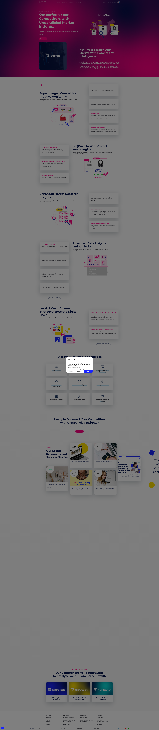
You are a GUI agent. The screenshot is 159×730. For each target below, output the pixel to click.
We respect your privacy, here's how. (74, 367)
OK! (88, 371)
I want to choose (79, 371)
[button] (2, 727)
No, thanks (71, 371)
